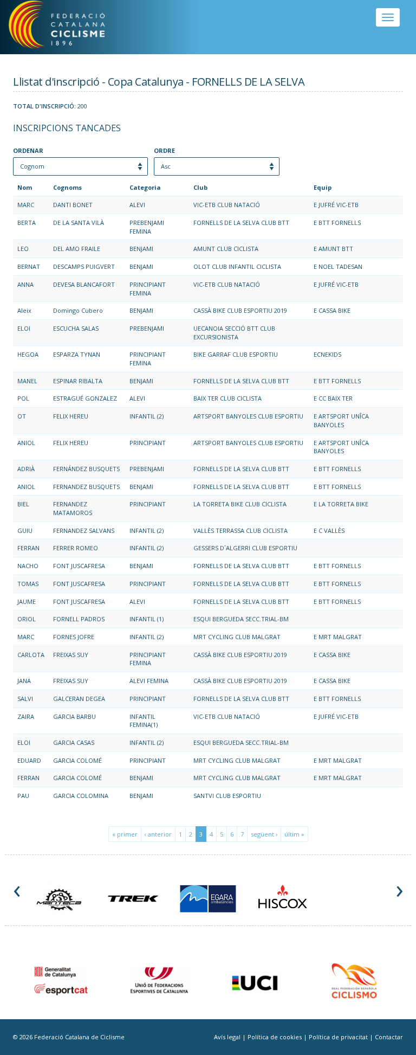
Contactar (389, 1037)
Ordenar (28, 151)
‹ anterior (158, 834)
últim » (294, 834)
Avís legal (228, 1037)
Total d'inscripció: (44, 106)
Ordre (164, 151)
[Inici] (69, 27)
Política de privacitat (339, 1037)
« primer (125, 834)
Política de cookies (275, 1037)
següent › (264, 834)
